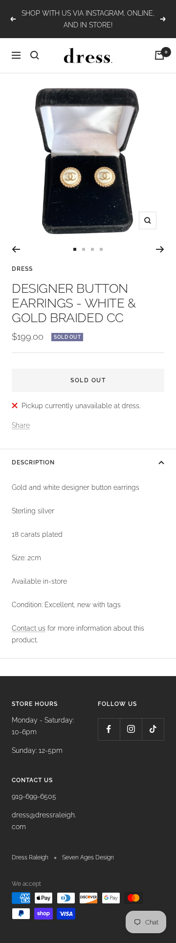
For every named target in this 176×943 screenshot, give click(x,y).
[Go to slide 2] (83, 249)
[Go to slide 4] (101, 249)
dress (22, 268)
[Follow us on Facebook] (109, 729)
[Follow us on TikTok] (153, 729)
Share (21, 425)
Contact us (28, 628)
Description (33, 462)
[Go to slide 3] (92, 249)
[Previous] (16, 249)
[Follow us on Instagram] (131, 729)
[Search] (34, 55)
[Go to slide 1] (74, 249)
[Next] (160, 249)
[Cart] (159, 55)
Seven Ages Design (88, 857)
